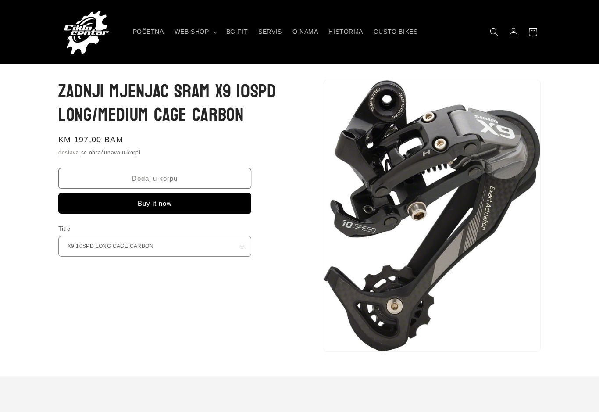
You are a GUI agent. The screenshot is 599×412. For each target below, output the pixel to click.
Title (64, 229)
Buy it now (155, 203)
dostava (68, 153)
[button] (195, 31)
